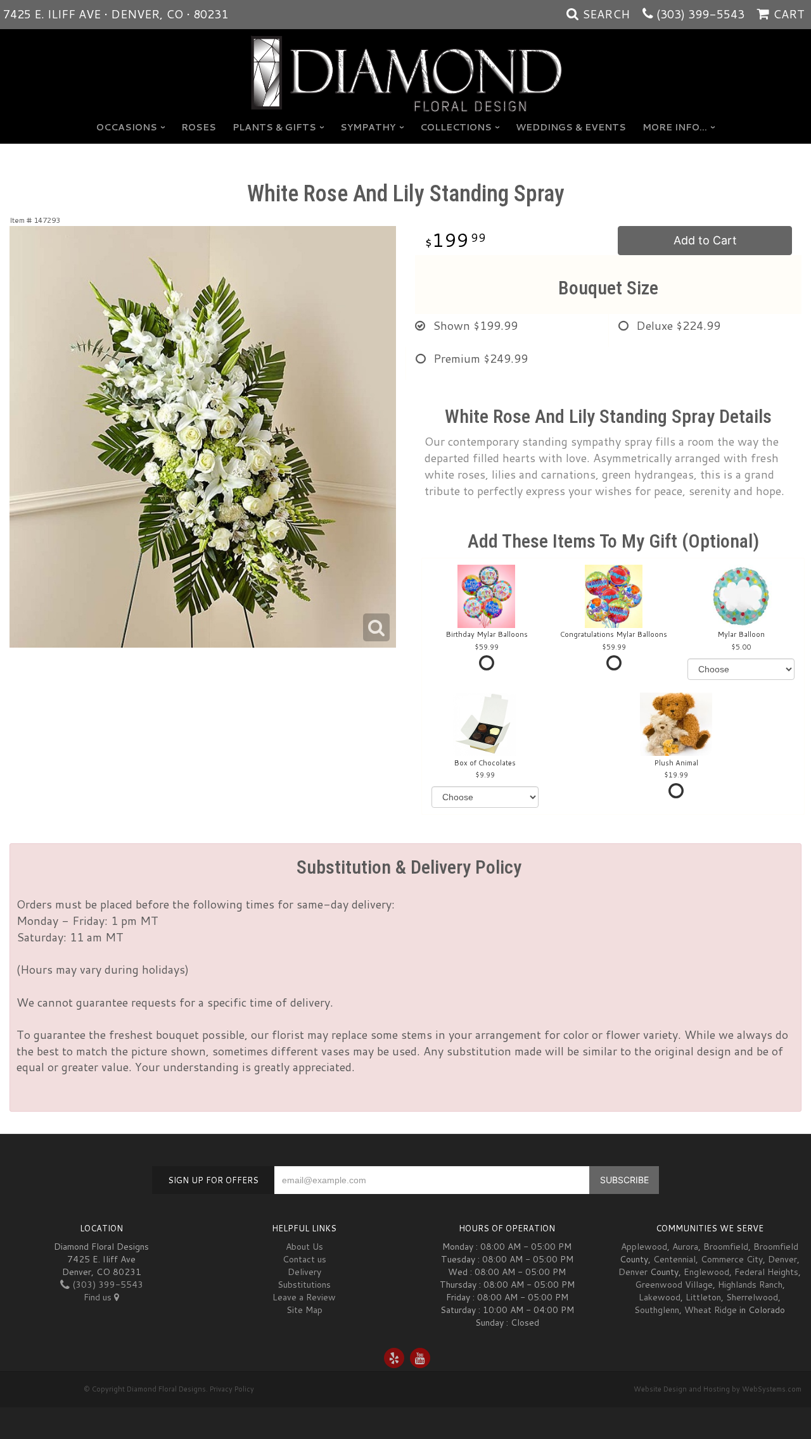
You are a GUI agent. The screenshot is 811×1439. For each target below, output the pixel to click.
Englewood (706, 1272)
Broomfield (725, 1246)
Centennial (674, 1259)
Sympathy (367, 127)
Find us (99, 1297)
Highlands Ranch (750, 1284)
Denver (782, 1259)
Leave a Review (304, 1297)
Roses (198, 127)
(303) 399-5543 (700, 14)
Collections (456, 127)
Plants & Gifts (274, 127)
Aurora (685, 1246)
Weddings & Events (571, 127)
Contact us (304, 1259)
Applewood (644, 1246)
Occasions (126, 127)
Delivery (304, 1272)
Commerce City (732, 1259)
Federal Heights (766, 1272)
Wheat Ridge (710, 1310)
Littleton (703, 1297)
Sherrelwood (752, 1297)
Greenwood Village (674, 1284)
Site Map (304, 1310)
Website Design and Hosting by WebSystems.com (717, 1389)
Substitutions (304, 1284)
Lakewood (659, 1297)
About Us (304, 1246)
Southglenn (656, 1310)
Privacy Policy (232, 1389)
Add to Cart (705, 240)
